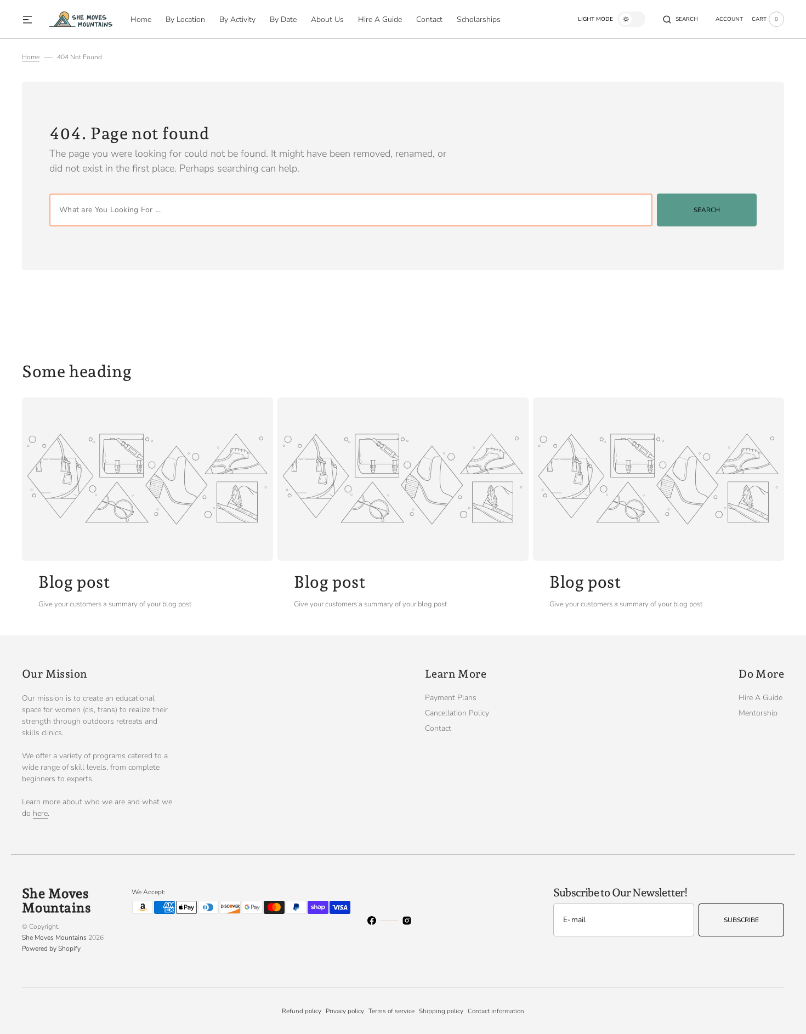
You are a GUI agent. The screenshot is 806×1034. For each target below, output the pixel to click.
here (40, 813)
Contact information (496, 1011)
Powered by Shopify (51, 948)
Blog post (74, 582)
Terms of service (391, 1011)
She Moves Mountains (54, 937)
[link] (147, 479)
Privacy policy (345, 1011)
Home (30, 57)
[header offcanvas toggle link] (32, 19)
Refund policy (301, 1011)
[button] (680, 19)
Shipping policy (441, 1011)
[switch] (631, 19)
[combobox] (350, 210)
